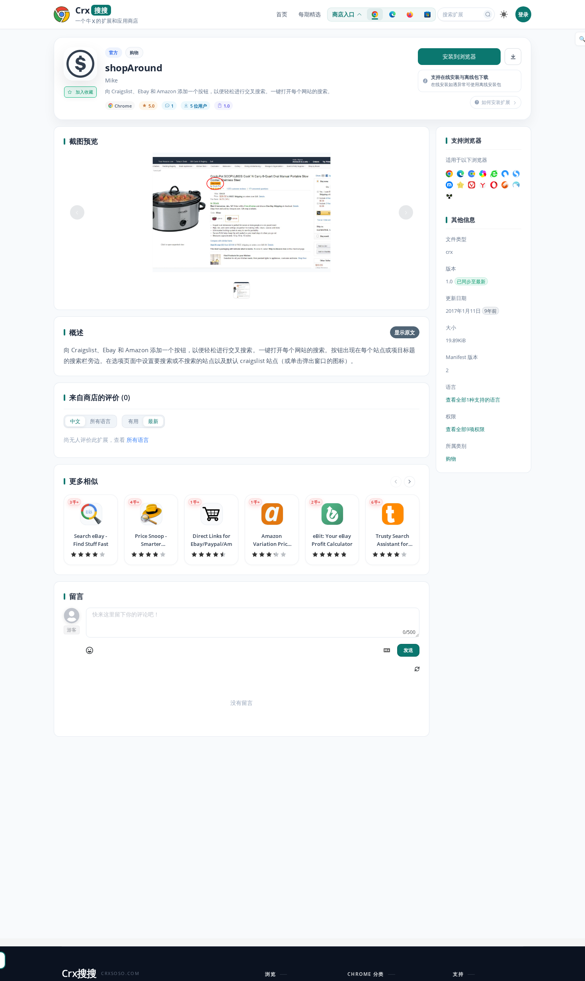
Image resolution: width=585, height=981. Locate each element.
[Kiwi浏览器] (516, 184)
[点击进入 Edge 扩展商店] (392, 14)
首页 (281, 14)
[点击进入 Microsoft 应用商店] (427, 14)
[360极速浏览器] (482, 173)
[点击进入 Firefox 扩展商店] (410, 14)
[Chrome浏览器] (449, 173)
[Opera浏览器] (493, 184)
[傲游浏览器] (449, 184)
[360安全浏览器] (493, 173)
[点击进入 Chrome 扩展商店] (375, 14)
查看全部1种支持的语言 (473, 399)
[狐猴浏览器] (449, 196)
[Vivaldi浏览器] (471, 184)
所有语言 (138, 439)
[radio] (75, 421)
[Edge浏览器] (460, 173)
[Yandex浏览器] (482, 184)
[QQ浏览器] (505, 173)
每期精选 (309, 14)
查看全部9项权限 (465, 429)
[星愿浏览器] (460, 184)
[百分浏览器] (471, 173)
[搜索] (488, 14)
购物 (134, 52)
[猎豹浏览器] (505, 184)
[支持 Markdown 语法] (387, 650)
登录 (523, 14)
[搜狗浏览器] (516, 173)
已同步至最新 (471, 282)
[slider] (90, 554)
